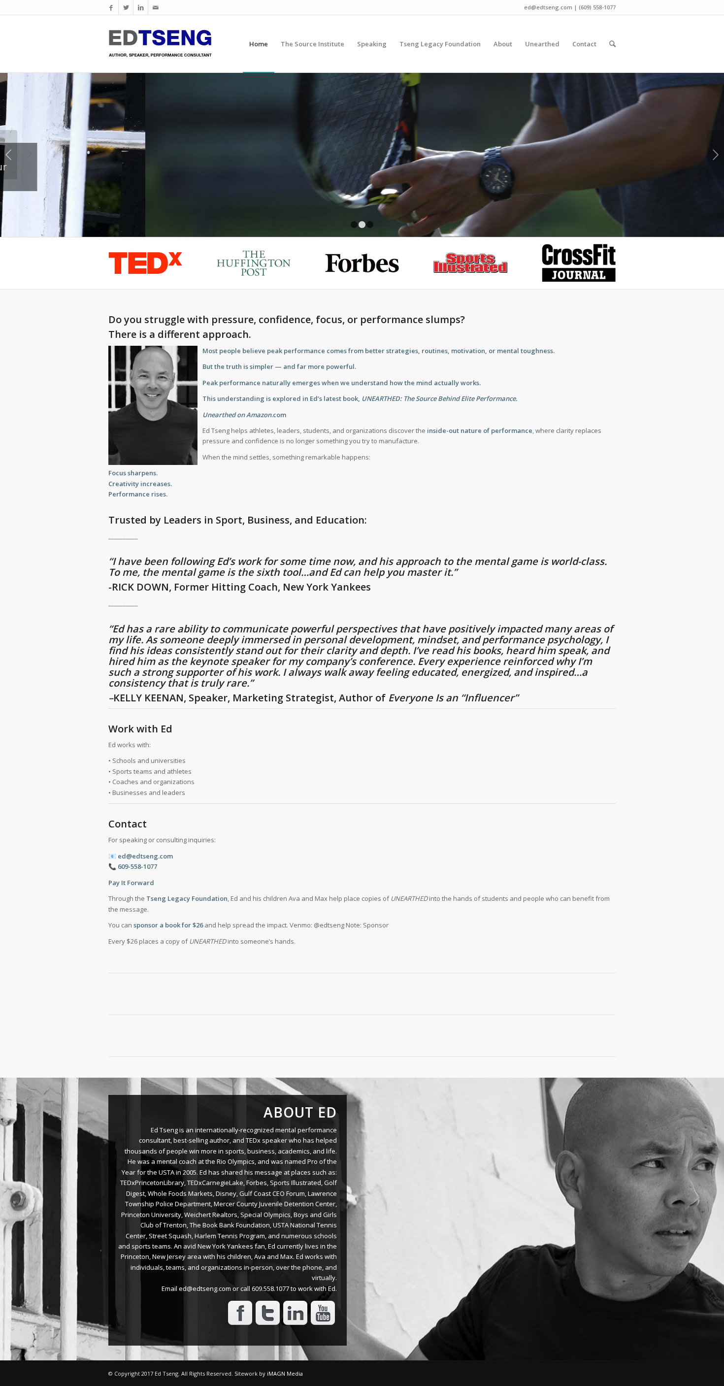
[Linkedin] (140, 7)
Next (715, 154)
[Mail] (155, 7)
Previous (8, 154)
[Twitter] (126, 7)
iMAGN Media (285, 1373)
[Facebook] (111, 7)
